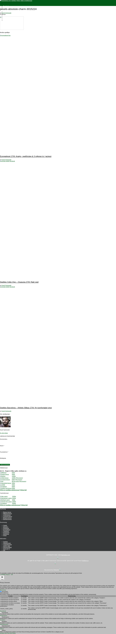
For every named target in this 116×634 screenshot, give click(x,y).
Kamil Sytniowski (6, 13)
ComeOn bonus (7, 516)
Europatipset (6, 529)
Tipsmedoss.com (65, 555)
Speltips (5, 541)
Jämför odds (6, 546)
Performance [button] (3, 615)
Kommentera (3, 439)
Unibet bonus (7, 515)
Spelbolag (6, 534)
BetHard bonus (7, 519)
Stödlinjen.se (85, 560)
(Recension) (19, 478)
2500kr (14, 503)
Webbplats (3, 458)
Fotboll (5, 525)
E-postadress (4, 452)
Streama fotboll (7, 547)
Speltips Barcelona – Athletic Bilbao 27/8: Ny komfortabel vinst (26, 408)
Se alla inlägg (4, 433)
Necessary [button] (3, 590)
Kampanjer (6, 532)
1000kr (14, 476)
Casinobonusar (7, 544)
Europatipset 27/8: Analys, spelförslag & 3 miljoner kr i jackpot (25, 156)
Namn (2, 445)
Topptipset (6, 531)
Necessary (5, 591)
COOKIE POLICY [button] (5, 574)
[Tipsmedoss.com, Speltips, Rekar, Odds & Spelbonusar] (16, 0)
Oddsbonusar (7, 543)
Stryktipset (6, 528)
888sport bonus (7, 513)
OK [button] (12, 574)
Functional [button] (3, 611)
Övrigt (4, 535)
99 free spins (15, 481)
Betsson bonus (7, 518)
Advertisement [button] (4, 624)
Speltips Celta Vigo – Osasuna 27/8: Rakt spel (19, 282)
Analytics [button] (2, 620)
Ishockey (5, 527)
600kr (13, 486)
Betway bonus (7, 512)
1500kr (14, 496)
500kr (13, 472)
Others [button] (2, 628)
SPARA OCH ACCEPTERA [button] (8, 633)
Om (4, 550)
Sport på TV (6, 549)
